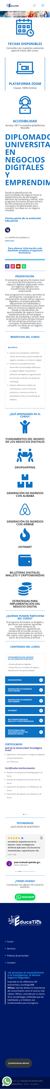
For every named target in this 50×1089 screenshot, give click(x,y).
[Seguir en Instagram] (13, 266)
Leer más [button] (12, 854)
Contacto (11, 962)
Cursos (10, 941)
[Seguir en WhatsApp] (24, 266)
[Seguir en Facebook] (7, 266)
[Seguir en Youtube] (18, 266)
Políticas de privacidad (17, 955)
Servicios (11, 948)
